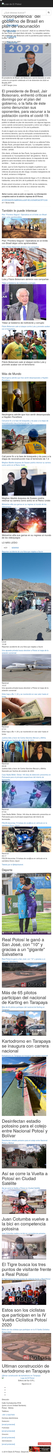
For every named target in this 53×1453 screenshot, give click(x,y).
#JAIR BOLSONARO (30, 200)
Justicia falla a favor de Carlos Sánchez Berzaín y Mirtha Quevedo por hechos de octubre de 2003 (24, 738)
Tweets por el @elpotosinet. (13, 864)
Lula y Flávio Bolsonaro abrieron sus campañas (20, 247)
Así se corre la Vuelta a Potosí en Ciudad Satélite (21, 1188)
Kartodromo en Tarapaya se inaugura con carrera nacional (25, 1055)
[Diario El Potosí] (11, 4)
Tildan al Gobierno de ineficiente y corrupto (18, 283)
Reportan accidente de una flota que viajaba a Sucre (22, 551)
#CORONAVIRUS (8, 200)
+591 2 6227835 (8, 1414)
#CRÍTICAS (42, 200)
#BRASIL (18, 200)
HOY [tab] (5, 547)
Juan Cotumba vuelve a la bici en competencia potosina (23, 1233)
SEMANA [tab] (15, 547)
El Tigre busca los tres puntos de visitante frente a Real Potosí (26, 1279)
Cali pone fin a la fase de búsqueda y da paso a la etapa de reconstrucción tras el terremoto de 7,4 (25, 421)
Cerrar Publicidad (44, 1444)
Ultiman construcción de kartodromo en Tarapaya (21, 1375)
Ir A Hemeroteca (26, 58)
